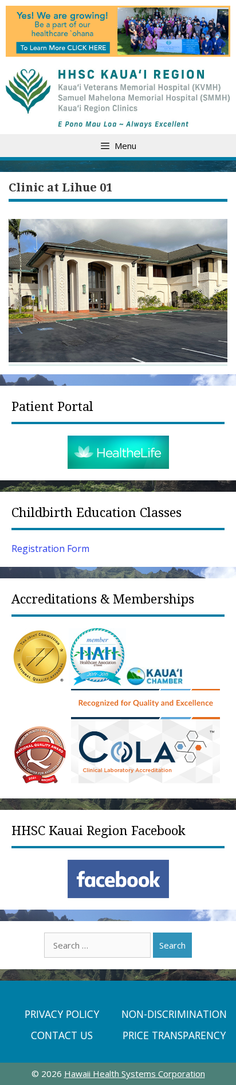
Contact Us (62, 1035)
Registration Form (50, 548)
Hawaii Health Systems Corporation (134, 1073)
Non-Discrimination (174, 1014)
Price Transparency (174, 1035)
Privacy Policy (62, 1014)
